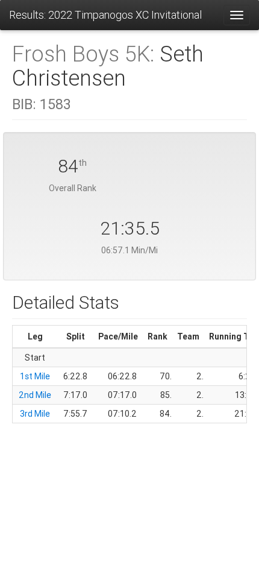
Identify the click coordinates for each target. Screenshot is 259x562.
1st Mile (35, 376)
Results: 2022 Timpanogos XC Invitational (105, 15)
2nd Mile (35, 395)
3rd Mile (35, 413)
